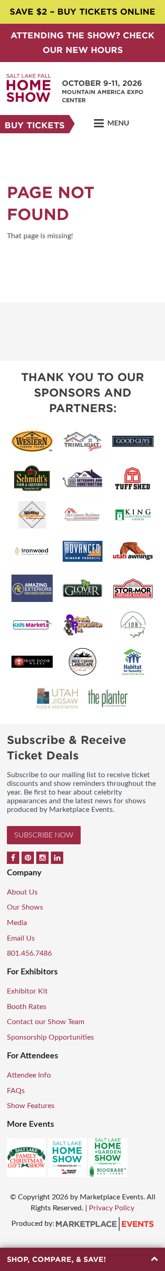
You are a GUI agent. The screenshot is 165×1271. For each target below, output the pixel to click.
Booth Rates (26, 1006)
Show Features (31, 1105)
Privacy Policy (111, 1208)
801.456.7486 (29, 953)
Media (17, 922)
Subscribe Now (43, 835)
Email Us (21, 938)
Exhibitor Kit (27, 991)
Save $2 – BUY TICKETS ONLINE (82, 11)
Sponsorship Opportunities (50, 1037)
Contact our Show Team (45, 1021)
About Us (22, 892)
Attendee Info (29, 1075)
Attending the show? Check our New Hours (82, 43)
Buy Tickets (35, 125)
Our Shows (25, 907)
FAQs (16, 1090)
